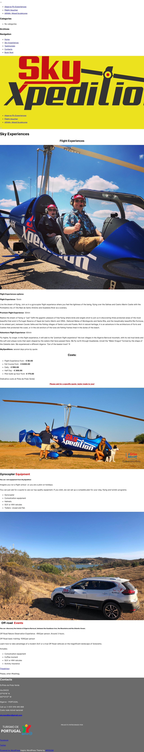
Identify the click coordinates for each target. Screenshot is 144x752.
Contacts (8, 49)
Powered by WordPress (10, 750)
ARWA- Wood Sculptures (15, 13)
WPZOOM (49, 750)
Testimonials (9, 46)
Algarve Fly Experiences (15, 7)
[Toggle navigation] (1, 2)
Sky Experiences (11, 43)
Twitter (3, 745)
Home (7, 39)
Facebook (4, 740)
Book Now (8, 52)
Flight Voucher (11, 10)
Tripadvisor (5, 668)
